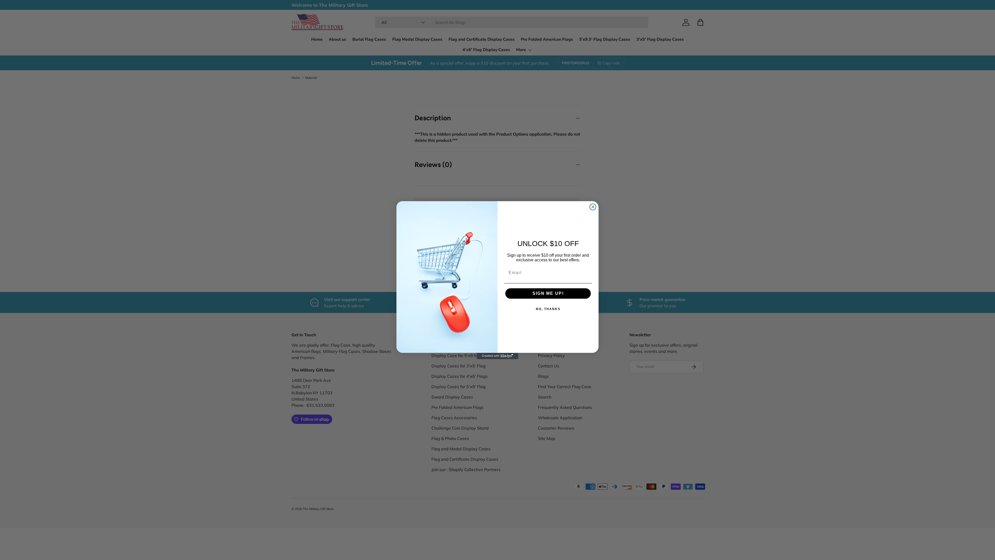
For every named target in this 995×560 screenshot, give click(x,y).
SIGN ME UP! (548, 293)
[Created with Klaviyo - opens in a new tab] (497, 356)
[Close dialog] (593, 207)
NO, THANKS (548, 309)
